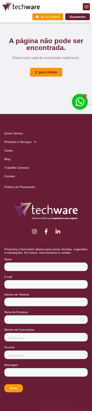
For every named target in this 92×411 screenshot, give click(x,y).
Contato (9, 176)
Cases (8, 150)
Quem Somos (13, 133)
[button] (86, 6)
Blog (7, 159)
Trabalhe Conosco (16, 167)
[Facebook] (46, 231)
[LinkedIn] (57, 231)
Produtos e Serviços (17, 142)
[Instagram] (34, 231)
